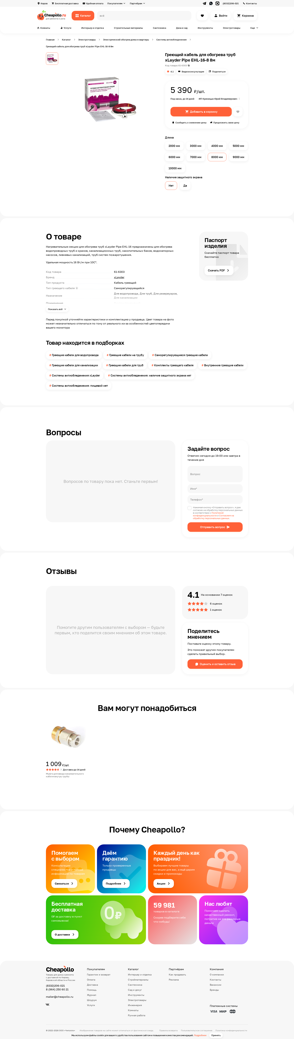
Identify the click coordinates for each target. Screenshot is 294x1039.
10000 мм (175, 168)
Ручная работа (136, 1015)
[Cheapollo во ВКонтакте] (47, 1004)
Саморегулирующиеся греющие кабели (181, 355)
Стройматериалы (138, 979)
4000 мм (217, 146)
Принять (216, 1035)
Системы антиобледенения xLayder (76, 375)
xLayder (119, 277)
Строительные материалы (128, 28)
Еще (252, 28)
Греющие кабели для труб (126, 365)
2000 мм (174, 146)
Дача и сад (181, 28)
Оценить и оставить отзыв (217, 664)
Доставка (92, 984)
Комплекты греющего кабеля (173, 365)
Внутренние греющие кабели (223, 365)
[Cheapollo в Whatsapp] (211, 3)
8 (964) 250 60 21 (57, 989)
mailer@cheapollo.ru (59, 996)
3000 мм (195, 146)
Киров (44, 3)
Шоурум (92, 1000)
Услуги (91, 1005)
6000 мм (174, 157)
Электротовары (231, 28)
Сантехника (159, 28)
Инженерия (135, 1005)
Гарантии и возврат (98, 974)
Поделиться (218, 71)
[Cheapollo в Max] (217, 3)
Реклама (174, 979)
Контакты (251, 3)
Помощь (91, 989)
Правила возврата (168, 1030)
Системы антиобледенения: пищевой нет (80, 385)
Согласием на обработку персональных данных (213, 517)
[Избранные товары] (202, 15)
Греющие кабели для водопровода (75, 355)
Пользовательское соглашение (196, 1030)
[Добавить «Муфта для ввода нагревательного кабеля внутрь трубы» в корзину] (58, 783)
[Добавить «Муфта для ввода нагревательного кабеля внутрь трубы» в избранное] (48, 719)
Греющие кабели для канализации (75, 365)
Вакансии (215, 984)
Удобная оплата (94, 3)
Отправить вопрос (212, 527)
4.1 (172, 71)
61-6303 (182, 65)
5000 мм (238, 146)
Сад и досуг (135, 989)
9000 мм (238, 157)
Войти (223, 15)
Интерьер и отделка (92, 28)
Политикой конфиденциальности (208, 514)
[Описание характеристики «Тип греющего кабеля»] (77, 288)
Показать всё (55, 309)
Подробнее (200, 1035)
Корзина (248, 15)
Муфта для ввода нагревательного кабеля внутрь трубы (65, 775)
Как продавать (177, 974)
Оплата (91, 979)
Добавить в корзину (203, 111)
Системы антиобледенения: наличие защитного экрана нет (151, 375)
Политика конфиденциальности (231, 1030)
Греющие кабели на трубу (126, 355)
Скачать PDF (216, 270)
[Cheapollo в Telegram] (204, 3)
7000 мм (195, 157)
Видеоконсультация (193, 71)
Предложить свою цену (226, 122)
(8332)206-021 (231, 3)
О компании (217, 974)
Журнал (91, 994)
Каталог (85, 15)
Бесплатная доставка (66, 3)
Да (185, 185)
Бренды (214, 989)
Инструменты (205, 28)
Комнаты (133, 1010)
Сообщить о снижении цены (190, 122)
